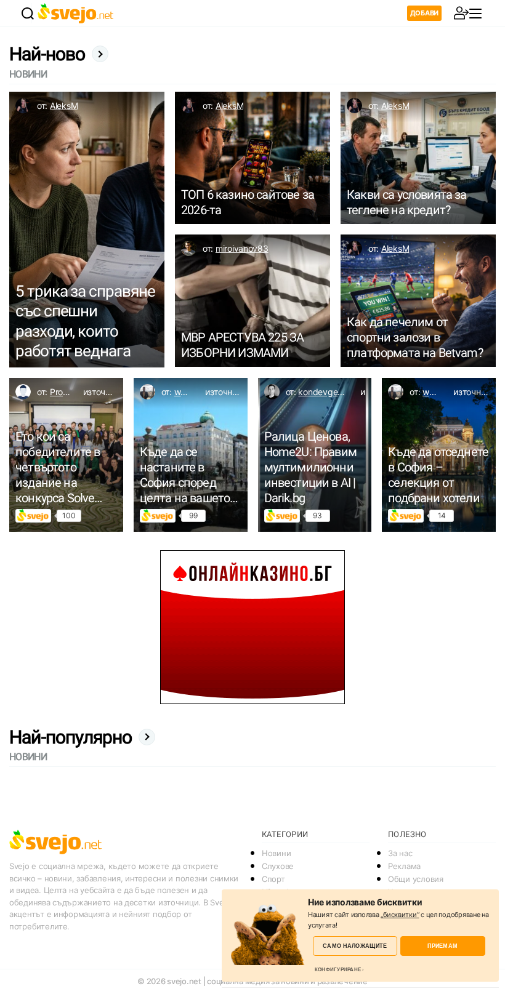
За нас (400, 853)
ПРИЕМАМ (442, 946)
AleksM (64, 105)
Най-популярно (70, 737)
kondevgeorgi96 (330, 392)
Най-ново (47, 54)
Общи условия (415, 879)
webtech (191, 392)
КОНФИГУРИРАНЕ (338, 969)
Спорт (273, 879)
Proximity (68, 392)
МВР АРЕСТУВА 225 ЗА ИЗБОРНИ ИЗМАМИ (242, 345)
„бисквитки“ (400, 914)
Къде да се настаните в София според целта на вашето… (189, 474)
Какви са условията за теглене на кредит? (407, 202)
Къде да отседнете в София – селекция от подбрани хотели (438, 474)
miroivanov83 (242, 248)
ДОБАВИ (424, 13)
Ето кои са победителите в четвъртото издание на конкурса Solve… (58, 467)
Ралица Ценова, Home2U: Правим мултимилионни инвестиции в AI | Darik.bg (310, 467)
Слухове (278, 866)
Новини (276, 853)
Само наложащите (355, 946)
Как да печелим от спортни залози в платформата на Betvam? (415, 337)
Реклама (404, 866)
